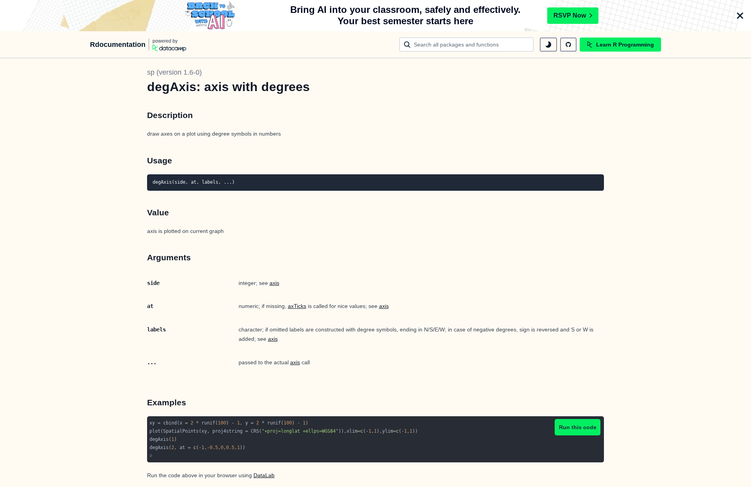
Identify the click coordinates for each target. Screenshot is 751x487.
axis (274, 283)
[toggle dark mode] (548, 45)
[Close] (740, 15)
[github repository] (568, 45)
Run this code (577, 427)
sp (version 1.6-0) (174, 72)
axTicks (297, 306)
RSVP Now (569, 15)
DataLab (264, 475)
